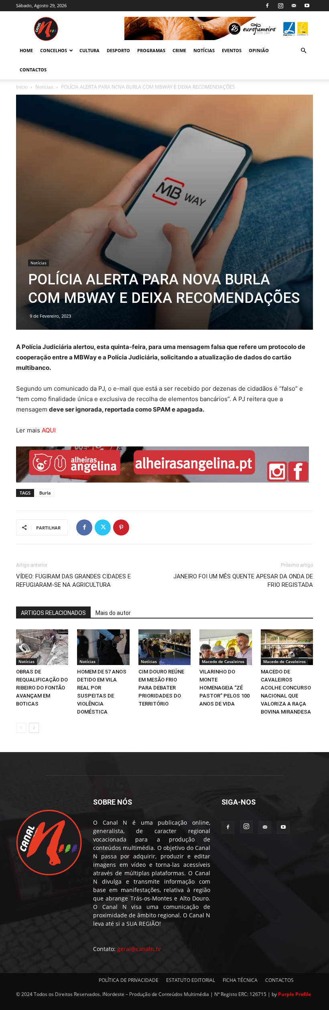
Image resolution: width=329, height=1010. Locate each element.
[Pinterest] (121, 527)
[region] (218, 28)
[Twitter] (103, 527)
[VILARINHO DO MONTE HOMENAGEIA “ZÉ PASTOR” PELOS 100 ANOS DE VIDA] (225, 647)
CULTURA (89, 50)
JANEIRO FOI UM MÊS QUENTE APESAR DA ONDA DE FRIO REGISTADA (243, 580)
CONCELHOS (53, 50)
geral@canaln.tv (138, 949)
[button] (303, 51)
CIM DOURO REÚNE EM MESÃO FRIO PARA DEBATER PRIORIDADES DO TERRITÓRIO (161, 688)
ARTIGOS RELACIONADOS (53, 613)
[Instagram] (280, 5)
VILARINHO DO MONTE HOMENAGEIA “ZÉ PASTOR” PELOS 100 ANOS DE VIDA (224, 688)
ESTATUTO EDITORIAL (190, 980)
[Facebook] (267, 5)
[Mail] (294, 5)
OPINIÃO (259, 50)
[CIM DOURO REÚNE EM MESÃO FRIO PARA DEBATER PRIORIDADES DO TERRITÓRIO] (164, 647)
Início (22, 86)
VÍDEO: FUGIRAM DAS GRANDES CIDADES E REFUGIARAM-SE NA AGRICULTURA (73, 580)
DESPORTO (118, 50)
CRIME (179, 50)
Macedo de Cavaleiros (223, 661)
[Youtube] (307, 5)
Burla (45, 493)
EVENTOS (232, 50)
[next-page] (34, 728)
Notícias (44, 86)
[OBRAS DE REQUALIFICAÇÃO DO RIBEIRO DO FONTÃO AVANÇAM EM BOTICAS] (42, 647)
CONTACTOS (33, 70)
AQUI (49, 430)
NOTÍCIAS (204, 50)
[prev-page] (21, 728)
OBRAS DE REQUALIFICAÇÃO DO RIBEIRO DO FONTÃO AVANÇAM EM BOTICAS (42, 688)
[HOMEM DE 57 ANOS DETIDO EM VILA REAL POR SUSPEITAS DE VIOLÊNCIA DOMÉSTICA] (103, 647)
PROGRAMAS (151, 50)
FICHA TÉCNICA (240, 980)
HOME (26, 50)
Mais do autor (113, 613)
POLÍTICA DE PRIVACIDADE (128, 980)
